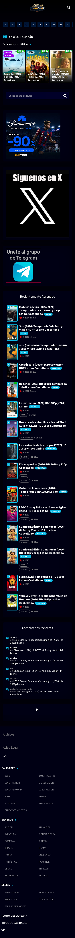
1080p (8, 775)
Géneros (7, 819)
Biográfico (11, 875)
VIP (3, 930)
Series (5, 885)
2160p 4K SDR (46, 789)
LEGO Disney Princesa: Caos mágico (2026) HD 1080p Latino (36, 641)
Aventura (10, 834)
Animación (45, 827)
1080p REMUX (46, 803)
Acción (9, 827)
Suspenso (45, 854)
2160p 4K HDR (12, 782)
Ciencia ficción (47, 834)
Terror (9, 848)
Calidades (8, 768)
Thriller (43, 868)
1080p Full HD (47, 775)
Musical (43, 875)
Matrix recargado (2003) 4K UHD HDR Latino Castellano (34, 693)
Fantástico (11, 861)
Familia (8, 854)
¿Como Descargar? (14, 915)
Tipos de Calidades (14, 923)
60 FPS (42, 796)
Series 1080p (12, 892)
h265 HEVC (10, 803)
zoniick (13, 637)
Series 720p (11, 899)
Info (5, 756)
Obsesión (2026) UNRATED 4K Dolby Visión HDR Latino (36, 652)
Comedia (10, 841)
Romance (44, 861)
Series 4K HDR (46, 892)
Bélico (8, 868)
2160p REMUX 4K (13, 789)
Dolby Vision (46, 782)
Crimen (43, 841)
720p (7, 796)
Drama (42, 848)
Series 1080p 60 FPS (15, 906)
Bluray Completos (16, 810)
